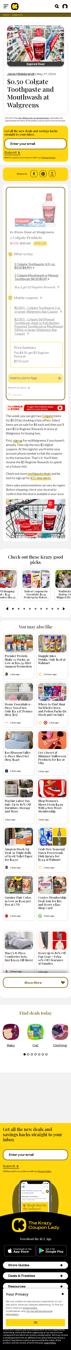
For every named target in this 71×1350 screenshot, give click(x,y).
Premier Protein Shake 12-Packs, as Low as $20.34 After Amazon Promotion (18, 661)
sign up (17, 440)
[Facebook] (34, 173)
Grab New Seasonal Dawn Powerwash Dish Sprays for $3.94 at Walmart (51, 854)
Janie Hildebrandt (21, 74)
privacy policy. (30, 1307)
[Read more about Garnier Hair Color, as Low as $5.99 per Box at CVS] (19, 885)
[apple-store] (19, 1250)
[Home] (15, 6)
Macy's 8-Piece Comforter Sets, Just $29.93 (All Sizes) (19, 956)
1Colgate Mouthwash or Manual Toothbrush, (36, 277)
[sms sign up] (35, 408)
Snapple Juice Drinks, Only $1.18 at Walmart (52, 659)
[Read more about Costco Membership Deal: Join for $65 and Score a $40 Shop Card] (52, 885)
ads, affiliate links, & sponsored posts (34, 118)
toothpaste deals (39, 473)
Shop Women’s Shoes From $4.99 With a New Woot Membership (50, 806)
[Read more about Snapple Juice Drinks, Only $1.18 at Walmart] (52, 643)
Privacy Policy (48, 157)
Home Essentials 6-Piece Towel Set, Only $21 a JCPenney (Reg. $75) (19, 709)
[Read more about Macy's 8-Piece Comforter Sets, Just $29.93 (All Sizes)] (19, 940)
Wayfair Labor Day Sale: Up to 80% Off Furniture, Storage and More (18, 806)
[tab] (13, 608)
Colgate (47, 416)
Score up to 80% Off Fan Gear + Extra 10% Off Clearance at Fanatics (52, 958)
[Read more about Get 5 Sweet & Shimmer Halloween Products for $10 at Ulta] (52, 740)
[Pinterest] (43, 173)
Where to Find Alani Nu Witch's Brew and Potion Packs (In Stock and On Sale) (52, 709)
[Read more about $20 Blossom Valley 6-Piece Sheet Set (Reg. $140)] (19, 740)
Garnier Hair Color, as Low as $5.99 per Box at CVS (18, 900)
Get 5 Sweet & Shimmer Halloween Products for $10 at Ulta (52, 757)
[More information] (58, 287)
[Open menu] (6, 6)
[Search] (57, 6)
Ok (35, 1322)
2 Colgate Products (26, 237)
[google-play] (51, 1250)
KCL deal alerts (40, 478)
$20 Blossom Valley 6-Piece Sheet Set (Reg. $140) (18, 755)
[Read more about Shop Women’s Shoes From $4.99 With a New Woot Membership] (52, 788)
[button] (61, 1265)
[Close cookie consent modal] (62, 1294)
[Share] (52, 173)
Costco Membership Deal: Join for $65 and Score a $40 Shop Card (52, 902)
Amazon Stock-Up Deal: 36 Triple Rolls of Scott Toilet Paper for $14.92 (19, 854)
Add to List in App (23, 378)
